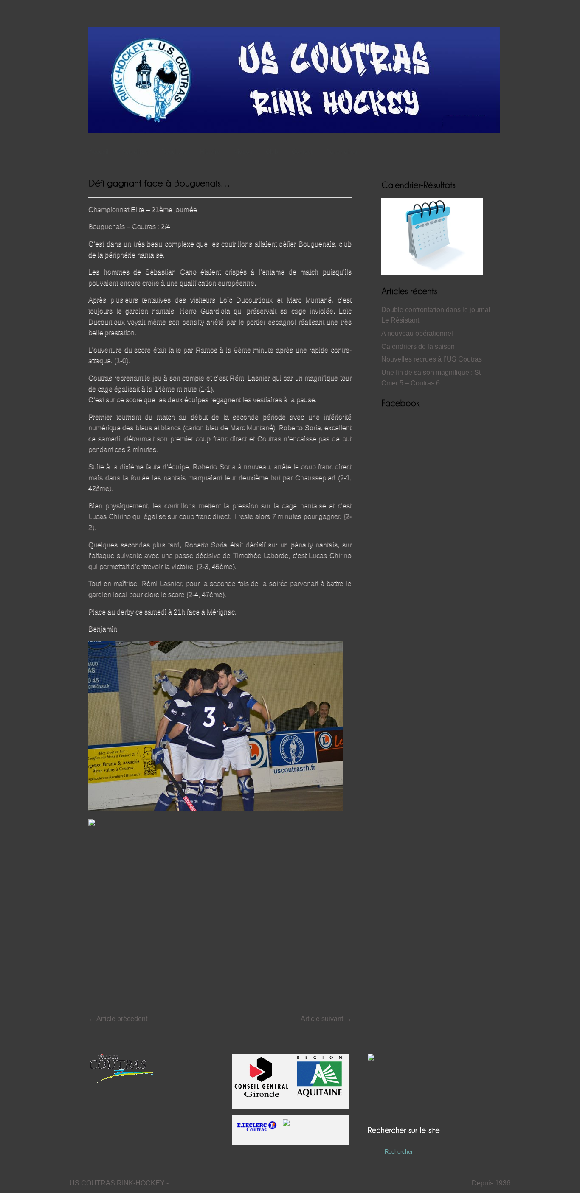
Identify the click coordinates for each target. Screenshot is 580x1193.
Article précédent (117, 1018)
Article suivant (326, 1018)
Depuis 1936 (491, 1183)
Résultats (173, 151)
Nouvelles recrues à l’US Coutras (431, 359)
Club (272, 151)
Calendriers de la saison (418, 346)
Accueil (98, 151)
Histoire (210, 151)
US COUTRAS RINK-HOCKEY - (119, 1183)
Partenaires (341, 151)
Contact (302, 151)
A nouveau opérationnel (417, 333)
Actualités (135, 151)
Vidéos (243, 151)
